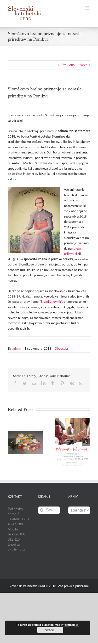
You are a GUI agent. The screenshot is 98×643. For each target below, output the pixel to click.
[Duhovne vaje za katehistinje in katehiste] (72, 442)
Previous (68, 65)
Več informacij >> (67, 625)
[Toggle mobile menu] (87, 8)
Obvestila (61, 348)
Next (83, 65)
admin (16, 348)
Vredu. (50, 630)
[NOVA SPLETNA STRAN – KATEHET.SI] (25, 442)
